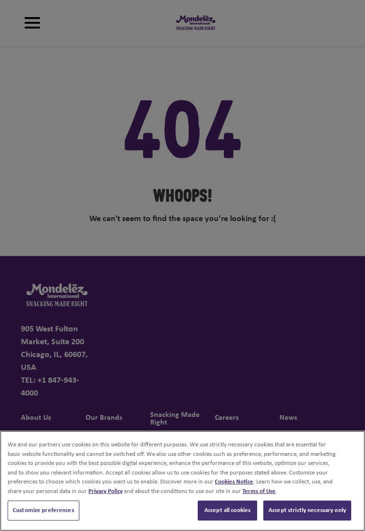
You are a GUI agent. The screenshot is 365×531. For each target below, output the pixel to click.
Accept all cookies (227, 510)
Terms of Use (259, 491)
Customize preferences (43, 510)
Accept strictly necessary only (307, 510)
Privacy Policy (105, 491)
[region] (182, 481)
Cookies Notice (234, 482)
